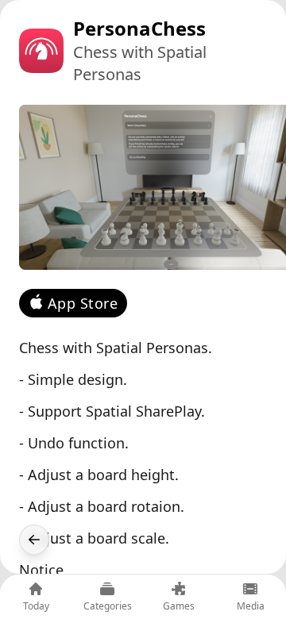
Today (36, 606)
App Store (83, 303)
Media (251, 606)
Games (179, 606)
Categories (107, 606)
